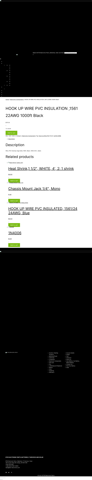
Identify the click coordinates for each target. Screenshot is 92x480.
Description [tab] (11, 139)
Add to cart (11, 133)
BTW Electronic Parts (48, 475)
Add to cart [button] (14, 181)
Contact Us (6, 92)
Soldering (13, 78)
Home (4, 61)
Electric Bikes (14, 85)
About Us (5, 90)
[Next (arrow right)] (1, 479)
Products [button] (5, 63)
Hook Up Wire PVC (44, 136)
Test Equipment (15, 79)
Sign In (5, 94)
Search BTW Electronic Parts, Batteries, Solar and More (48, 52)
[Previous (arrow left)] (0, 479)
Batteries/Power (15, 65)
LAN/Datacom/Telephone (18, 72)
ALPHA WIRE (57, 136)
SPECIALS (13, 83)
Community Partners (9, 87)
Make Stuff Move (10, 89)
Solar (12, 76)
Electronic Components (17, 70)
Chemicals (14, 67)
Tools (12, 81)
